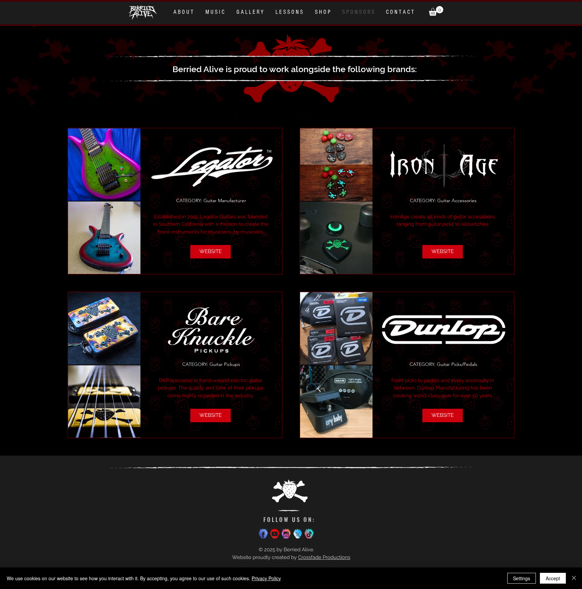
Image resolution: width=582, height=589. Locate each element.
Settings (521, 578)
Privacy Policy (266, 578)
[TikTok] (309, 533)
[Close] (574, 578)
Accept (553, 578)
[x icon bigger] (297, 533)
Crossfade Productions (324, 557)
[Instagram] (286, 533)
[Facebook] (263, 533)
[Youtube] (275, 533)
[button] (436, 11)
